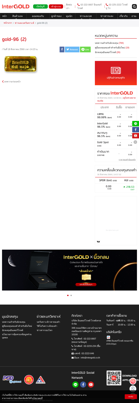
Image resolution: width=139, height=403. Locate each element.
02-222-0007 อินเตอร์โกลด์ (89, 6)
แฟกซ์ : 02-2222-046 (84, 353)
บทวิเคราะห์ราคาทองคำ (48, 322)
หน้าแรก (4, 17)
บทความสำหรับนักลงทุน (13, 322)
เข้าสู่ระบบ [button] (56, 6)
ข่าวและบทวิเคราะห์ (86, 17)
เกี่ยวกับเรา (123, 17)
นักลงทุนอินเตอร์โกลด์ (12, 330)
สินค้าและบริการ (17, 17)
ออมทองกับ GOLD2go (38, 17)
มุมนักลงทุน (69, 17)
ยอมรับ (130, 396)
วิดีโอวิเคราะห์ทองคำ (47, 326)
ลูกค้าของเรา (56, 17)
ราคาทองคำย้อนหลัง (127, 160)
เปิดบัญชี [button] (40, 6)
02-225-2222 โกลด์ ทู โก (117, 6)
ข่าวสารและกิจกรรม (106, 17)
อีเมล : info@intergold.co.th (87, 358)
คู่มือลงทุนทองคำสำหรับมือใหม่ (17, 326)
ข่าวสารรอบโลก (44, 330)
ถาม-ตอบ (134, 17)
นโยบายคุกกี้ (37, 398)
